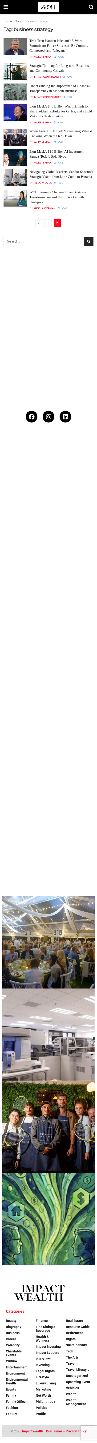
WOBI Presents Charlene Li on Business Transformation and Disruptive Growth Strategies (57, 197)
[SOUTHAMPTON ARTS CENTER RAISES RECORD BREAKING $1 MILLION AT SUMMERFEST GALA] (48, 942)
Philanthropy (45, 1401)
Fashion (12, 1408)
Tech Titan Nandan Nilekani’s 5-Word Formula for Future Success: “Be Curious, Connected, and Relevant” (58, 45)
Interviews (43, 1359)
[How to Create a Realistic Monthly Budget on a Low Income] (48, 666)
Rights (71, 1339)
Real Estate (74, 1321)
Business (13, 1333)
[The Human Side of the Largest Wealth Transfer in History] (48, 1219)
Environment (15, 1373)
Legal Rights (45, 1371)
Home (8, 21)
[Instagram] (48, 417)
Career (11, 1339)
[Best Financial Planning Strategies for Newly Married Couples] (48, 481)
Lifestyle (42, 1377)
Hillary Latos (42, 182)
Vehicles (72, 1388)
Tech (69, 1351)
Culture (11, 1361)
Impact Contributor (47, 76)
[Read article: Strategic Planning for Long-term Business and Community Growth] (15, 71)
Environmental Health (17, 1381)
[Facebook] (31, 417)
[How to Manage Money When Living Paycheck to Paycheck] (48, 850)
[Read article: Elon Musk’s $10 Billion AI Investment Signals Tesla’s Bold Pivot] (15, 157)
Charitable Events (14, 1353)
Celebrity (13, 1345)
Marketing (43, 1389)
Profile (41, 1414)
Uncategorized (77, 1376)
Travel (71, 1363)
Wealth (71, 1394)
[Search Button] (91, 7)
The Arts (72, 1357)
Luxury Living (46, 1383)
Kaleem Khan (42, 56)
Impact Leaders (47, 1353)
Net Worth (43, 1395)
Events (11, 1389)
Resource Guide (78, 1327)
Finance (42, 1321)
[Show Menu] (6, 7)
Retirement (74, 1333)
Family (11, 1395)
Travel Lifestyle (77, 1369)
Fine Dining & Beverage (46, 1328)
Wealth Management (76, 1402)
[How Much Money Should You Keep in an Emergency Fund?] (48, 758)
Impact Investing (48, 1346)
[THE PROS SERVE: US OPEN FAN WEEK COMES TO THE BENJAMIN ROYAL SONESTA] (48, 1127)
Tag (18, 21)
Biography (13, 1327)
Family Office (16, 1401)
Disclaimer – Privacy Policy (66, 1431)
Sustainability (76, 1345)
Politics (41, 1408)
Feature (12, 1414)
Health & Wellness (42, 1338)
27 (62, 56)
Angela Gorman (44, 208)
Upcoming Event (78, 1382)
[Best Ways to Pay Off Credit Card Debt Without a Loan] (48, 573)
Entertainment (17, 1367)
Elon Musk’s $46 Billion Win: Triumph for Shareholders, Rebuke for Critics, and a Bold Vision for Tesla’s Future (60, 111)
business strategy (36, 21)
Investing (43, 1365)
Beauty (11, 1321)
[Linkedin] (65, 417)
